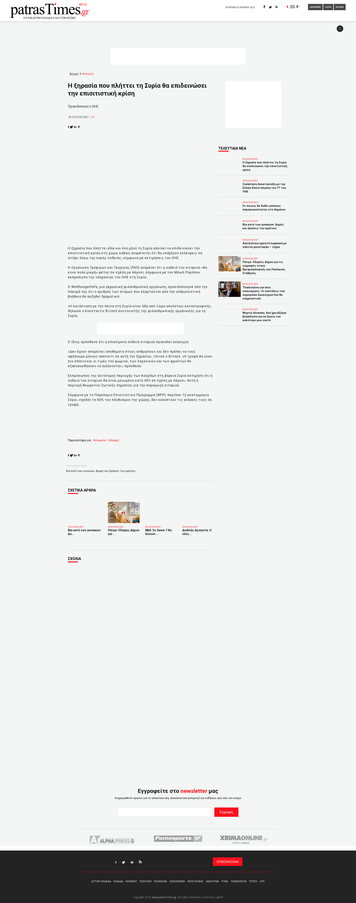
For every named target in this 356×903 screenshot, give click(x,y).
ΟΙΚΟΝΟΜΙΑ (177, 881)
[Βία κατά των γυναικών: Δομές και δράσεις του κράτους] (85, 519)
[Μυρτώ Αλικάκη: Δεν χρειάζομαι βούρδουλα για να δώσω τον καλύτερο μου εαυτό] (229, 318)
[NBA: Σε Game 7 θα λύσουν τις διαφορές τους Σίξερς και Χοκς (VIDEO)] (161, 517)
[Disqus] (140, 615)
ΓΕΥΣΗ (253, 881)
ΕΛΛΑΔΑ (118, 881)
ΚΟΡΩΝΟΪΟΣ (315, 7)
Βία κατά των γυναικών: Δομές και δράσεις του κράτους (101, 471)
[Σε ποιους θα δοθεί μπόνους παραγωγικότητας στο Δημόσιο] (229, 211)
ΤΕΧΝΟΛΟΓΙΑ (238, 881)
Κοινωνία (99, 440)
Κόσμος (114, 440)
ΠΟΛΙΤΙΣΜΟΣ (195, 881)
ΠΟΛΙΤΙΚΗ (145, 881)
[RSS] (276, 7)
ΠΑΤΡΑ (328, 7)
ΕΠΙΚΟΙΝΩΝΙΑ (227, 861)
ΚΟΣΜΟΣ (131, 881)
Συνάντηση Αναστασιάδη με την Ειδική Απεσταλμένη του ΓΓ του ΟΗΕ (264, 187)
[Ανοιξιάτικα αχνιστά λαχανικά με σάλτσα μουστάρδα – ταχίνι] (229, 248)
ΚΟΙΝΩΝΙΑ (160, 881)
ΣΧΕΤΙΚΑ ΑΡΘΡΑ (82, 490)
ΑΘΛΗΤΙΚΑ (212, 881)
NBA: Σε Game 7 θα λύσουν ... (158, 532)
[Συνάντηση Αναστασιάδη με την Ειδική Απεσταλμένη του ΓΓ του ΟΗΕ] (229, 189)
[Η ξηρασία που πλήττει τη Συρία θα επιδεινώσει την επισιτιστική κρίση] (229, 167)
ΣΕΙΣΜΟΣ (340, 7)
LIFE (262, 881)
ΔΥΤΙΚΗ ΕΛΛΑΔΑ (101, 881)
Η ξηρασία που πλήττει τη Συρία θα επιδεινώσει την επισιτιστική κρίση (265, 166)
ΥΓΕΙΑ (224, 881)
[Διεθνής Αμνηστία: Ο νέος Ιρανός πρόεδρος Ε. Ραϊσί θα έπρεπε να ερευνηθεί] (198, 517)
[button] (341, 30)
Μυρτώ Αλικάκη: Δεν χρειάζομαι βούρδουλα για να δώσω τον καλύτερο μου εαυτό (264, 316)
